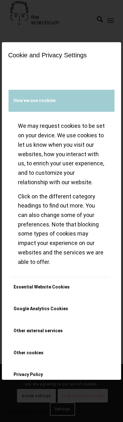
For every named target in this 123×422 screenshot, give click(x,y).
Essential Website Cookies (42, 286)
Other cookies (29, 352)
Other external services (38, 330)
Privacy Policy (28, 374)
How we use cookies (35, 100)
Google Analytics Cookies (41, 308)
